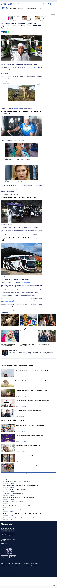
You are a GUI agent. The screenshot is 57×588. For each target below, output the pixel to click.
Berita (45, 1)
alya (22, 461)
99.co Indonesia (26, 563)
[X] (4, 32)
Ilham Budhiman (23, 431)
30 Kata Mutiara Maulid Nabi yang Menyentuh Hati (28, 445)
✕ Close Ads (54, 585)
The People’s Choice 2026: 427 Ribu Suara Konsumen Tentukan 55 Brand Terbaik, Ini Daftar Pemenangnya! (24, 513)
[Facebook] (2, 32)
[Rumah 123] (6, 3)
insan (21, 471)
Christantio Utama (13, 350)
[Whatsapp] (8, 32)
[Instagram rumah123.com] (6, 528)
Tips (25, 8)
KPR (9, 565)
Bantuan (55, 1)
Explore (42, 1)
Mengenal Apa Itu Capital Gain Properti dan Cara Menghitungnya (31, 390)
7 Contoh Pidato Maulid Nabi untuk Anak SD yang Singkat (29, 435)
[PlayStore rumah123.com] (12, 557)
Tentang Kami (3, 563)
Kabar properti (13, 8)
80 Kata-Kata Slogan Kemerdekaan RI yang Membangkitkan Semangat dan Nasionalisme (21, 517)
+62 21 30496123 (35, 565)
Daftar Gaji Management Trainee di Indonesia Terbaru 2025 (28, 410)
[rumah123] (28, 524)
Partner (2, 567)
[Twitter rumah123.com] (3, 528)
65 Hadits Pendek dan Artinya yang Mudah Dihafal (28, 455)
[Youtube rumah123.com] (8, 528)
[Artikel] (5, 8)
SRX (25, 567)
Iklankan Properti (10, 563)
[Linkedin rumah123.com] (11, 528)
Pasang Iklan (47, 3)
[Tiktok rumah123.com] (13, 528)
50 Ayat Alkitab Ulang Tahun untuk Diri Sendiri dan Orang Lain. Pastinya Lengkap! (34, 380)
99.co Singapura (26, 565)
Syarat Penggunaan (18, 565)
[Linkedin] (6, 32)
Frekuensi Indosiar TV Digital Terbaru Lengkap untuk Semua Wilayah (32, 400)
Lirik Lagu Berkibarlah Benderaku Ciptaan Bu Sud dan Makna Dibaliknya (32, 370)
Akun (55, 3)
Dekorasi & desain (20, 8)
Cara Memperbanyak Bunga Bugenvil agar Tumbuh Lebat (14, 509)
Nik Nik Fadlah (23, 441)
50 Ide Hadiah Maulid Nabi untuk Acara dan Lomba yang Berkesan (31, 425)
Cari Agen (33, 1)
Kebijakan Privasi (17, 563)
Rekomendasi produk (31, 8)
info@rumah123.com (35, 563)
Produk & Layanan (4, 565)
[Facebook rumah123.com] (1, 528)
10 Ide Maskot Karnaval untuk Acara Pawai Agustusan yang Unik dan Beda (33, 465)
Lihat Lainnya (28, 473)
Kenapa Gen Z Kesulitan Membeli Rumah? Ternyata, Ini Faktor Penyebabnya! (18, 497)
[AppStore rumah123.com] (4, 556)
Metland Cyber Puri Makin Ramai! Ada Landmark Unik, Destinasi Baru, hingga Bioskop (20, 485)
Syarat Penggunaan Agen (19, 567)
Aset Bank (37, 1)
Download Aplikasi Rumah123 (6, 1)
